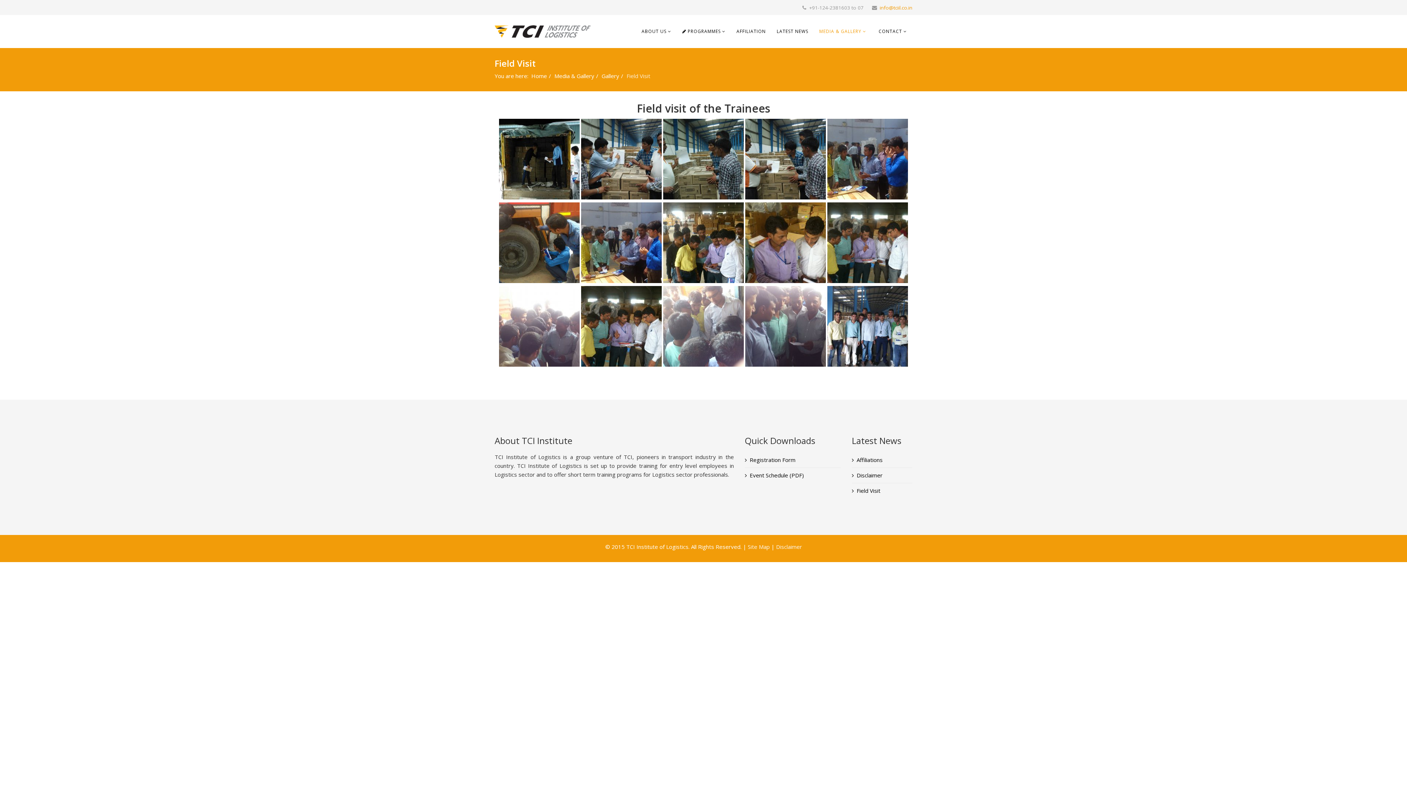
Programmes (703, 31)
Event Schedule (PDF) (777, 475)
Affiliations (870, 459)
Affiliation (751, 31)
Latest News (792, 31)
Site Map (759, 546)
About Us (654, 31)
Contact (890, 31)
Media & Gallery (840, 31)
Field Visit (868, 490)
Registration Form (772, 459)
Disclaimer (870, 475)
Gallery (610, 76)
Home (539, 76)
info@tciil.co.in (896, 7)
